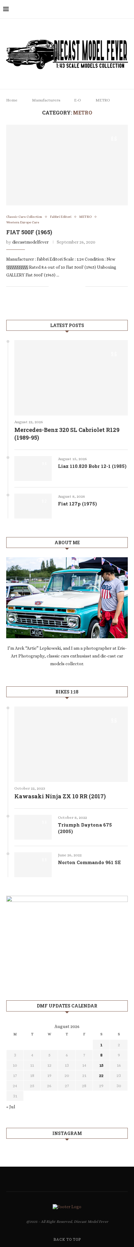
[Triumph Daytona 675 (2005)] (33, 827)
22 (101, 1075)
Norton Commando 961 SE (89, 862)
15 (101, 1065)
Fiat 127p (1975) (77, 503)
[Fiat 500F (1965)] (67, 165)
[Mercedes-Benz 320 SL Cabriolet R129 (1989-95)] (71, 377)
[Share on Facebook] (61, 286)
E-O (77, 100)
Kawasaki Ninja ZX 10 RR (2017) (60, 796)
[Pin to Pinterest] (74, 286)
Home (11, 100)
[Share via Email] (80, 286)
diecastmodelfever (30, 242)
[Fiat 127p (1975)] (33, 506)
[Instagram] (119, 9)
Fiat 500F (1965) (29, 232)
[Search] (128, 9)
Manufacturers (46, 100)
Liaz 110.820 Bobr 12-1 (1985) (92, 466)
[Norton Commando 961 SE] (33, 864)
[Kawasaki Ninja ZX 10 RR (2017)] (71, 744)
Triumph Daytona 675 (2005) (85, 828)
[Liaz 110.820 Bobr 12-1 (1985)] (33, 468)
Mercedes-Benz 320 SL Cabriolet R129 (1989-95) (66, 433)
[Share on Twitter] (67, 286)
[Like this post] (53, 286)
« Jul (10, 1106)
